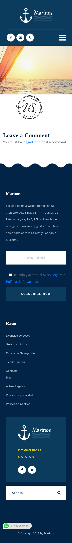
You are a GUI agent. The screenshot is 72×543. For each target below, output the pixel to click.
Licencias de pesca (18, 335)
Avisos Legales (15, 386)
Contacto (11, 370)
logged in (30, 142)
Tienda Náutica (15, 362)
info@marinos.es (29, 450)
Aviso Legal (51, 275)
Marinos (49, 533)
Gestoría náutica (16, 344)
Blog (9, 377)
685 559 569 (26, 457)
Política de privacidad (19, 395)
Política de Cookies (18, 403)
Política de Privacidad (22, 281)
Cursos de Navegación (20, 353)
